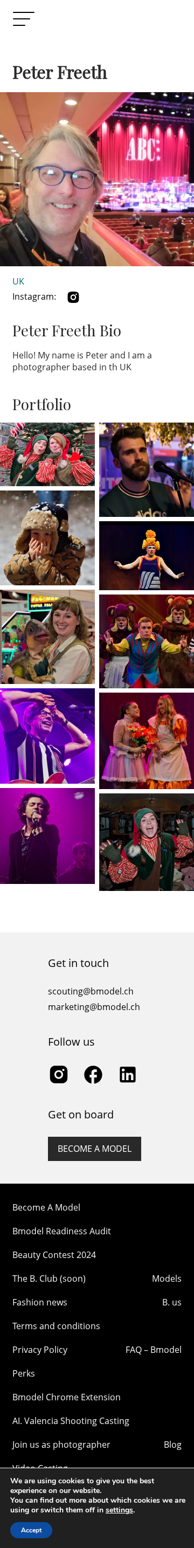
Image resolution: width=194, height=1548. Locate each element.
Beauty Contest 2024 (54, 1255)
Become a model (94, 1149)
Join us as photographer (61, 1444)
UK (18, 281)
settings (119, 1510)
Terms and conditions (56, 1326)
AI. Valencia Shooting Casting (70, 1421)
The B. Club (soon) (49, 1278)
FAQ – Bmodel (154, 1350)
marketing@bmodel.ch (94, 1007)
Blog (173, 1444)
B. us (172, 1302)
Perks (23, 1373)
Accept (31, 1530)
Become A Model (46, 1207)
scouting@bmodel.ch (91, 991)
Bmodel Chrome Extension (66, 1397)
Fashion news (39, 1302)
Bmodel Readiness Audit (61, 1231)
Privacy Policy (39, 1350)
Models (167, 1278)
